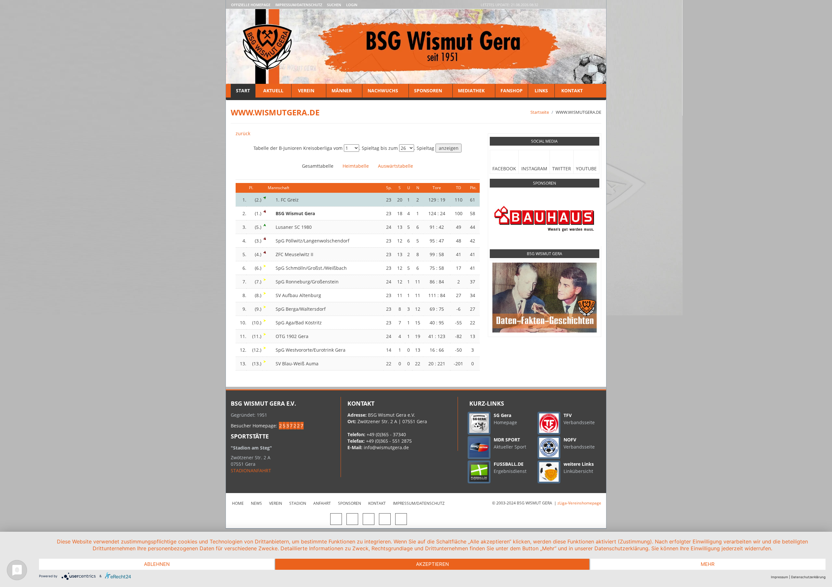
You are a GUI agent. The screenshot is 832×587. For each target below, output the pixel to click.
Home (238, 503)
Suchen (334, 4)
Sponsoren (428, 90)
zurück (243, 133)
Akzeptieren (432, 564)
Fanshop (511, 90)
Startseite (539, 112)
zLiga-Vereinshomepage (579, 503)
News (256, 503)
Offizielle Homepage (250, 4)
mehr (708, 564)
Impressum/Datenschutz (298, 4)
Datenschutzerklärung (808, 577)
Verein (306, 90)
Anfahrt (322, 503)
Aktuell (273, 90)
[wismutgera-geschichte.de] (544, 297)
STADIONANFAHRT (251, 470)
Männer (342, 90)
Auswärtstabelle (395, 166)
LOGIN (352, 4)
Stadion (297, 503)
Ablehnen (157, 564)
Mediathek (471, 90)
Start (243, 90)
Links (541, 90)
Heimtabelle (356, 166)
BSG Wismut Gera (544, 253)
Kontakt (571, 90)
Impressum (779, 577)
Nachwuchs (383, 90)
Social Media (544, 141)
